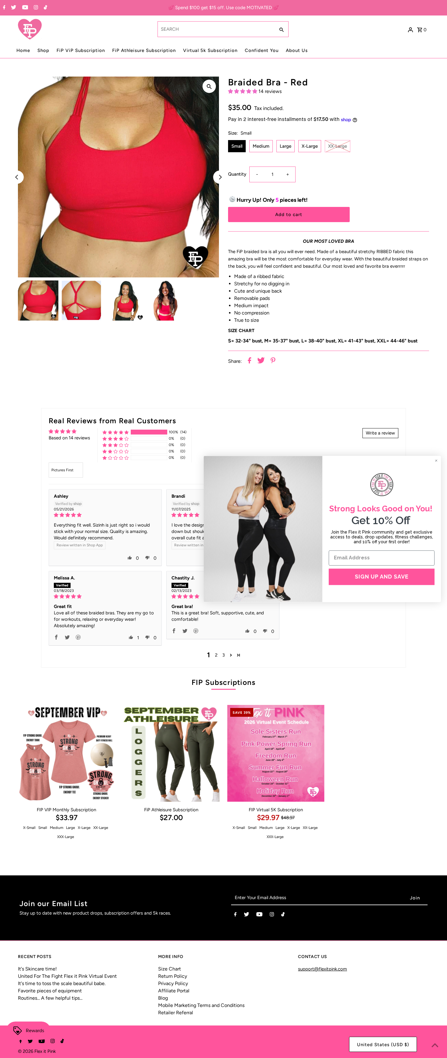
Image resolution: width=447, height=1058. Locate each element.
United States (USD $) (383, 1044)
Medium (261, 146)
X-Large (310, 146)
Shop (43, 50)
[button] (243, 91)
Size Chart (169, 969)
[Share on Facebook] (249, 361)
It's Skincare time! (37, 969)
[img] (105, 515)
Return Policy (172, 976)
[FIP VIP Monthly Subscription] (66, 753)
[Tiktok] (44, 8)
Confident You (262, 50)
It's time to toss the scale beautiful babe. (62, 983)
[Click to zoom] (209, 86)
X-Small (29, 828)
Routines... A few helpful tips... (50, 998)
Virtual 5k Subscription (210, 50)
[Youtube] (24, 8)
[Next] (220, 177)
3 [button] (223, 655)
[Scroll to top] (435, 1046)
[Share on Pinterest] (273, 361)
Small (236, 146)
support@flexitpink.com (322, 969)
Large (285, 146)
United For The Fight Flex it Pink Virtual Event (67, 976)
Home (23, 50)
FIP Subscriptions (223, 682)
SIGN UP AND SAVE (382, 576)
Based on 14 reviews (69, 438)
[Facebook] (3, 8)
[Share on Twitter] (261, 361)
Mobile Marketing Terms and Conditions (201, 1005)
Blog (163, 998)
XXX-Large (65, 837)
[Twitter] (12, 8)
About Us (297, 50)
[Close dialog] (436, 460)
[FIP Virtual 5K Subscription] (275, 753)
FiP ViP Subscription (81, 50)
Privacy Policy (173, 983)
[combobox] (216, 29)
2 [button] (216, 655)
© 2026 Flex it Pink (37, 1051)
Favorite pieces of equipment (50, 991)
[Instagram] (35, 8)
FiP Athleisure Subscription (144, 50)
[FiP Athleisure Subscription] (171, 753)
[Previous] (17, 177)
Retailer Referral (175, 1012)
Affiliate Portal (173, 991)
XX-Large (337, 146)
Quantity (237, 174)
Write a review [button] (380, 433)
